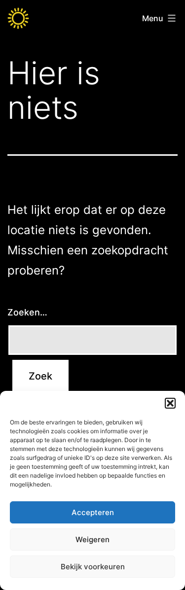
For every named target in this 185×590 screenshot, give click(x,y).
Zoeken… (27, 312)
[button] (170, 403)
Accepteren (93, 512)
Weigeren (92, 539)
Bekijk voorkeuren (93, 566)
